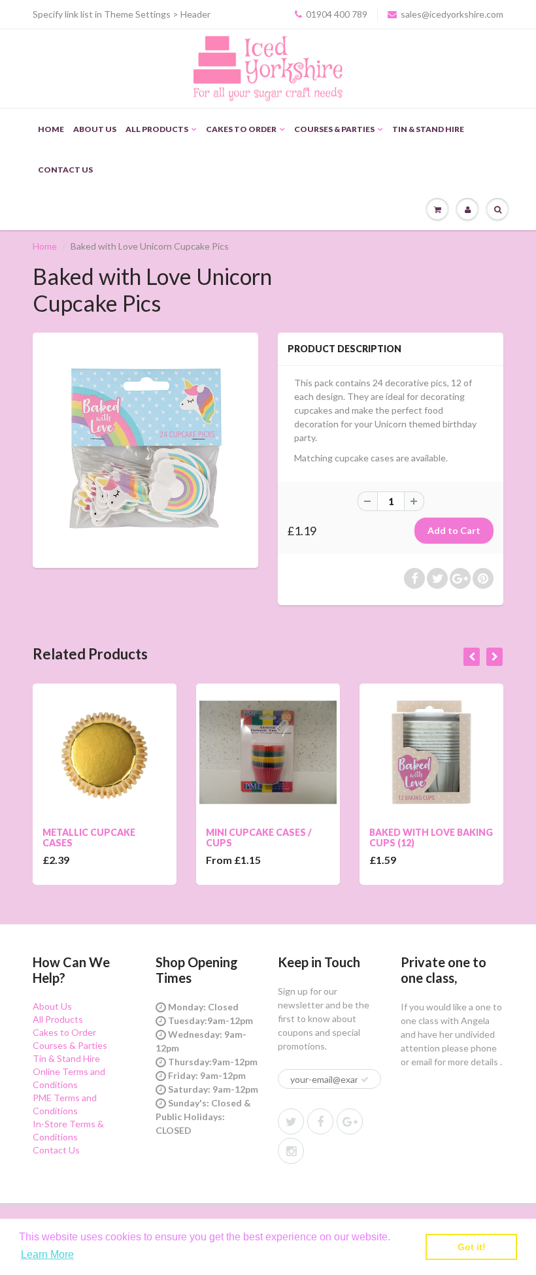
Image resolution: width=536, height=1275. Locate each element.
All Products (157, 129)
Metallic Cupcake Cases (88, 837)
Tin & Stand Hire (428, 129)
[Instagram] (291, 1151)
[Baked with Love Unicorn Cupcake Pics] (145, 449)
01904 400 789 (336, 14)
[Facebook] (320, 1121)
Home (51, 129)
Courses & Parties (334, 129)
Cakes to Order (241, 129)
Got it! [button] (472, 1247)
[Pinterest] (350, 1121)
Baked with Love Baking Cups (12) (431, 837)
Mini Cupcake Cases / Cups (259, 837)
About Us (94, 129)
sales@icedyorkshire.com (452, 14)
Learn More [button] (47, 1254)
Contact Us (65, 169)
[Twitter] (291, 1121)
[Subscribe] (364, 1079)
